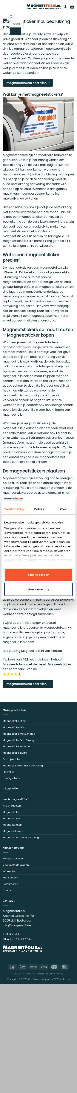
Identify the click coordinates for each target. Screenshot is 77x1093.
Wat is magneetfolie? (16, 799)
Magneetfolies (11, 818)
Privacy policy (55, 973)
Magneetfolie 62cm (15, 721)
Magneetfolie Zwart (15, 753)
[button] (5, 19)
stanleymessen (63, 438)
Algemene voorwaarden (29, 973)
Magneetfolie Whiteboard (18, 746)
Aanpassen (36, 589)
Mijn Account (10, 877)
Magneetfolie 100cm (15, 727)
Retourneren (10, 884)
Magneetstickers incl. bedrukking (23, 765)
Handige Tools (11, 778)
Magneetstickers (13, 831)
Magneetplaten (12, 824)
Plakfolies (8, 772)
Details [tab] (39, 509)
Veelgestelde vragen (16, 865)
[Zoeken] (15, 31)
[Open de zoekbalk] (11, 17)
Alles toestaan (38, 575)
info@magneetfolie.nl (18, 925)
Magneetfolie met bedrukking (21, 837)
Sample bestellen (13, 858)
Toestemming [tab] (14, 509)
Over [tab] (63, 509)
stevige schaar (62, 405)
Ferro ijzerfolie (11, 759)
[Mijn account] (65, 6)
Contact (8, 890)
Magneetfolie (11, 812)
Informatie (9, 871)
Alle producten (12, 805)
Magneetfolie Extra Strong (18, 740)
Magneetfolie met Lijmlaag (19, 734)
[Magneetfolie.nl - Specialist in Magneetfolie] (43, 6)
